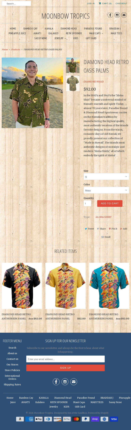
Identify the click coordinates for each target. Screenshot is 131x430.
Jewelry (59, 38)
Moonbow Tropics (65, 16)
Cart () (107, 3)
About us (12, 353)
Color (87, 184)
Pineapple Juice (17, 33)
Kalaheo (54, 33)
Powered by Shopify (98, 413)
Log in (91, 3)
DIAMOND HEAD (94, 81)
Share (103, 228)
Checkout (122, 3)
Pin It (114, 228)
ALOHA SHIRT (104, 217)
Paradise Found (93, 28)
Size (86, 171)
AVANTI (37, 33)
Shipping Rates (12, 384)
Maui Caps (95, 33)
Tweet (91, 228)
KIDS (76, 38)
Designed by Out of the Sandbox (70, 413)
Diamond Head (69, 28)
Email (107, 237)
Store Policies (12, 370)
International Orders (12, 377)
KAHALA (49, 28)
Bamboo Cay (30, 28)
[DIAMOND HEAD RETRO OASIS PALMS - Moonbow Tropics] (32, 93)
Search (12, 347)
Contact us (12, 359)
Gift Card (91, 38)
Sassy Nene (40, 38)
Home (13, 28)
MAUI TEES (116, 33)
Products (15, 49)
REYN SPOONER (74, 33)
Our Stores (12, 364)
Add (125, 228)
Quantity (89, 198)
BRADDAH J (115, 28)
